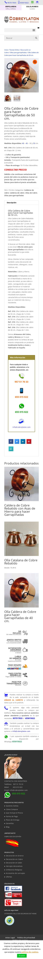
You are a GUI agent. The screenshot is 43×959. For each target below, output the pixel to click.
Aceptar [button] (22, 955)
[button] (35, 62)
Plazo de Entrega (12, 820)
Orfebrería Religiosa (14, 870)
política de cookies (29, 952)
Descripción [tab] (11, 202)
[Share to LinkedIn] (23, 443)
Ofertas (9, 877)
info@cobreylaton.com (21, 427)
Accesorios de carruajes (15, 873)
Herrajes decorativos (14, 866)
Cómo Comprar (12, 809)
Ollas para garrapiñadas (18, 52)
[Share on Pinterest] (29, 443)
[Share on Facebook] (11, 443)
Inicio (6, 50)
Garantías (10, 823)
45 (27, 143)
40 (23, 143)
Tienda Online (14, 50)
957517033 (12, 3)
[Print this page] (11, 450)
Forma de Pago (12, 816)
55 (34, 143)
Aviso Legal (10, 937)
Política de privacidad (26, 937)
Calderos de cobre (17, 193)
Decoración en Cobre (14, 859)
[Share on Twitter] (17, 443)
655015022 (24, 3)
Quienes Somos (12, 806)
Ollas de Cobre (31, 193)
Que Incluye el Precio (14, 813)
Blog (7, 827)
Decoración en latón (14, 863)
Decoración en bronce (15, 856)
